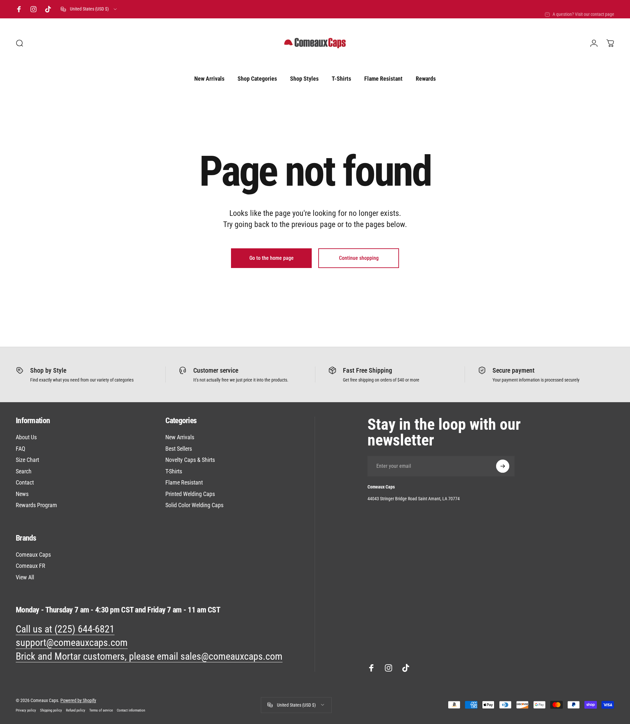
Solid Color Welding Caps (194, 505)
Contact (25, 482)
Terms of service (101, 710)
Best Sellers (178, 448)
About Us (26, 437)
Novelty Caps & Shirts (190, 459)
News (22, 493)
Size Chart (27, 459)
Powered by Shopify (78, 700)
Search (24, 471)
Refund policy (75, 710)
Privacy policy (26, 710)
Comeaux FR (30, 565)
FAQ (20, 448)
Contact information (131, 710)
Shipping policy (51, 710)
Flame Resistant (184, 482)
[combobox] (89, 9)
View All (25, 577)
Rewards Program (36, 505)
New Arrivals (179, 437)
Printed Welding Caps (190, 493)
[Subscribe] (502, 466)
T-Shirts (173, 471)
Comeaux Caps (33, 554)
